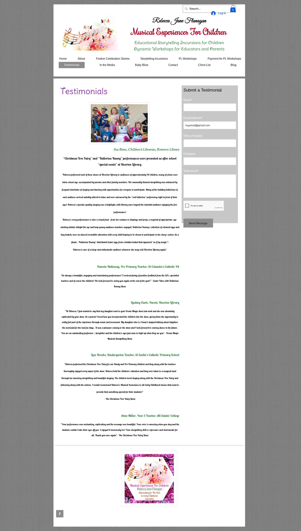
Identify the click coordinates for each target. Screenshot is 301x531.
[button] (233, 8)
